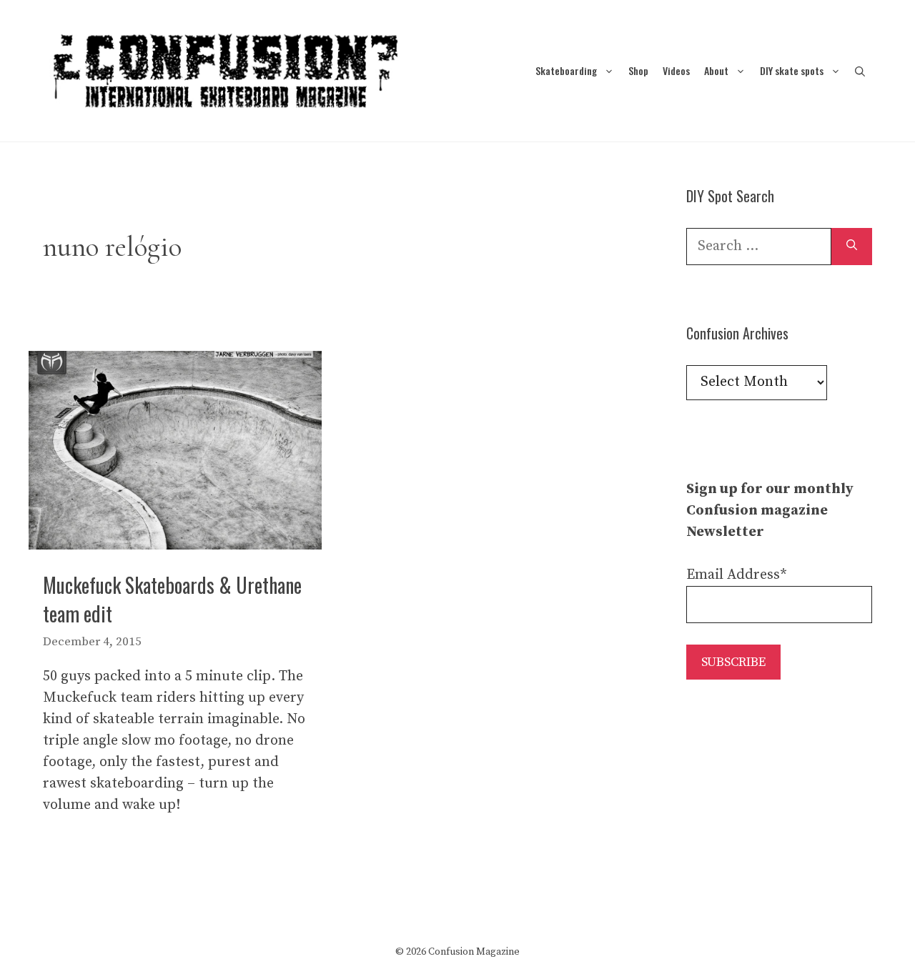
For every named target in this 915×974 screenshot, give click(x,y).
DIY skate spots (792, 70)
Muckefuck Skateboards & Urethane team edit (172, 598)
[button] (860, 70)
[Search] (851, 246)
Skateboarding (566, 70)
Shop (638, 70)
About (716, 70)
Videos (676, 70)
